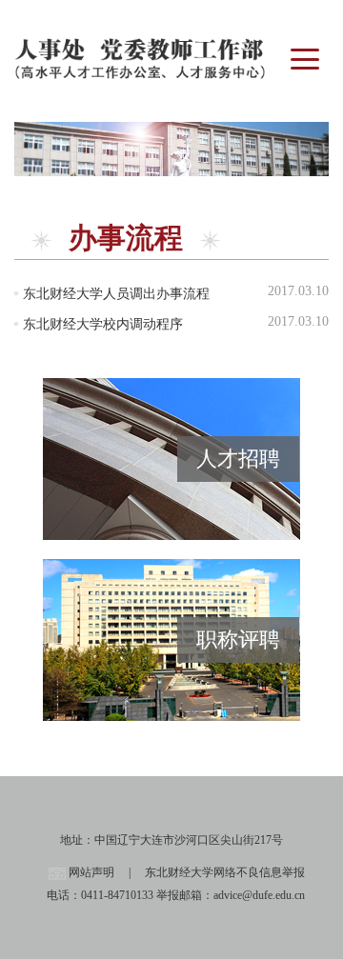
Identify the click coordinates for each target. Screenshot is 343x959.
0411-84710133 (117, 895)
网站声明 (91, 872)
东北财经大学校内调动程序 (103, 324)
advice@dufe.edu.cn (259, 895)
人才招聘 (238, 458)
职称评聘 (238, 639)
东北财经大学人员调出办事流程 (116, 294)
